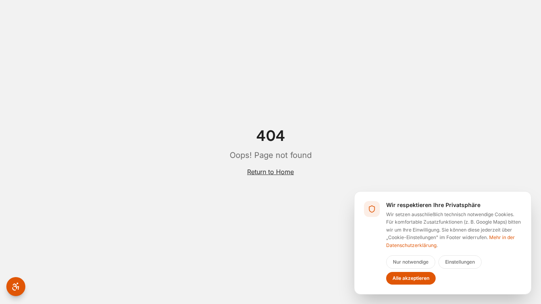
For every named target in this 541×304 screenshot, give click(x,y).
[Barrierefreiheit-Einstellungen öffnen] (15, 286)
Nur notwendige (411, 262)
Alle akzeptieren (410, 278)
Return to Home (270, 172)
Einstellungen (460, 262)
